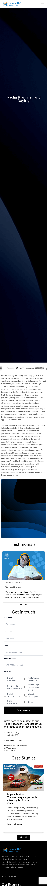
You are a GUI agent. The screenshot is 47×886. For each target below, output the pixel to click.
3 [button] (24, 604)
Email (6, 646)
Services (7, 671)
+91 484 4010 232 (11, 735)
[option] (23, 576)
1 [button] (21, 604)
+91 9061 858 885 (11, 733)
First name (8, 617)
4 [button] (26, 604)
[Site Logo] (12, 3)
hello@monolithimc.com (13, 740)
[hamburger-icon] (42, 4)
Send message (23, 710)
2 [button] (22, 604)
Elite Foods (11, 587)
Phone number (10, 659)
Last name (8, 631)
